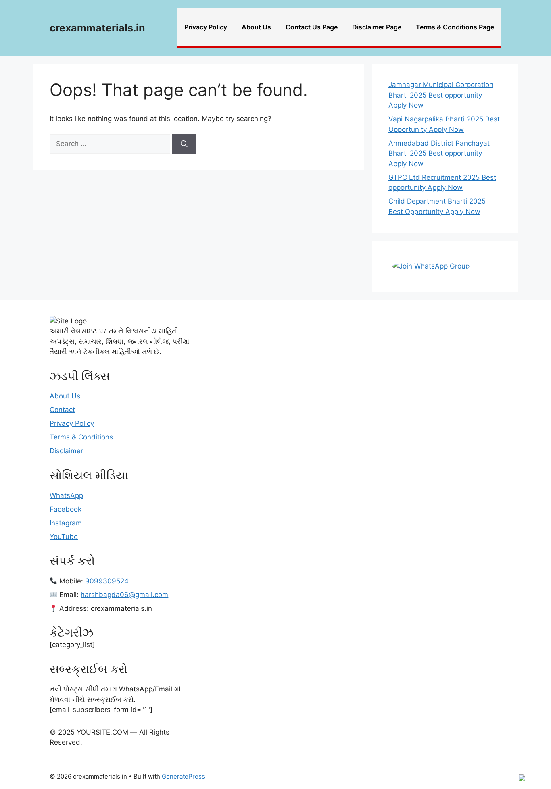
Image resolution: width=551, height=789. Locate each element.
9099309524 (107, 581)
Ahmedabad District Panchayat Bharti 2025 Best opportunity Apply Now (439, 153)
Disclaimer (66, 451)
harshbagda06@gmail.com (124, 595)
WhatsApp (66, 495)
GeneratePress (183, 776)
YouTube (64, 537)
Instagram (66, 523)
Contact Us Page (312, 27)
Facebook (65, 509)
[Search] (184, 144)
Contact (62, 410)
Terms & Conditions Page (455, 27)
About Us (256, 27)
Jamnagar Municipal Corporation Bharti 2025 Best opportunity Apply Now (440, 95)
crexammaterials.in (97, 28)
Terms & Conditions (81, 437)
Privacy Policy (205, 27)
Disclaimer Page (376, 27)
